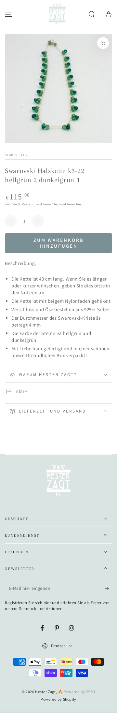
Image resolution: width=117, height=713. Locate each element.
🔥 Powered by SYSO (76, 691)
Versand (28, 204)
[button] (91, 14)
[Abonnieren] (108, 588)
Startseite (15, 155)
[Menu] (8, 14)
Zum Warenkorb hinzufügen (58, 243)
